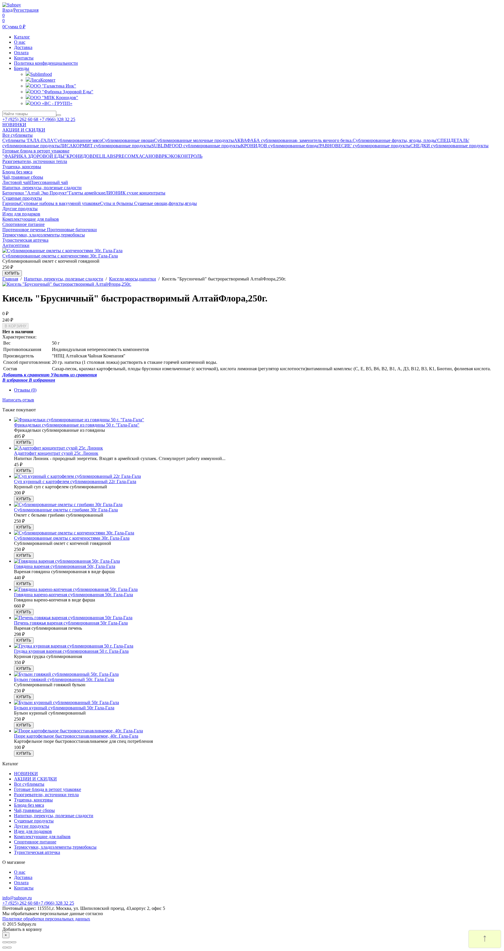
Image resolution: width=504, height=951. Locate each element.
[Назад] (4, 947)
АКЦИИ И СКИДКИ (35, 778)
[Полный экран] (9, 942)
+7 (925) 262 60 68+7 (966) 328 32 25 (38, 903)
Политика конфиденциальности (46, 63)
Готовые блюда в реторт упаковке (47, 789)
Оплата (21, 52)
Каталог (22, 36)
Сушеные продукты (34, 820)
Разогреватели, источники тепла (46, 794)
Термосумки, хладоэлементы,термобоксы (55, 847)
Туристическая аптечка (37, 852)
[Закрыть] (4, 942)
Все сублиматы (29, 784)
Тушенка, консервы (33, 799)
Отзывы (25, 389)
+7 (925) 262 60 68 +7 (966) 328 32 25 (38, 119)
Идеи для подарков (33, 831)
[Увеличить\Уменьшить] (14, 942)
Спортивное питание (35, 841)
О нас (19, 42)
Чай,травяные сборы (34, 810)
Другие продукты (31, 826)
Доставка (23, 47)
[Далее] (9, 947)
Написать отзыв (18, 399)
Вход (7, 10)
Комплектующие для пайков (42, 836)
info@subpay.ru (17, 897)
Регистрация (25, 10)
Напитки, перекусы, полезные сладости (53, 815)
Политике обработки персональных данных (46, 918)
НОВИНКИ (26, 773)
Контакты (24, 57)
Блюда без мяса (29, 805)
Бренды (21, 68)
